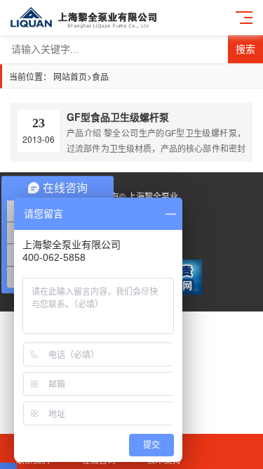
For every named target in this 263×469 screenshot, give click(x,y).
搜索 (245, 49)
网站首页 (70, 76)
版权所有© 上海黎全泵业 (132, 196)
